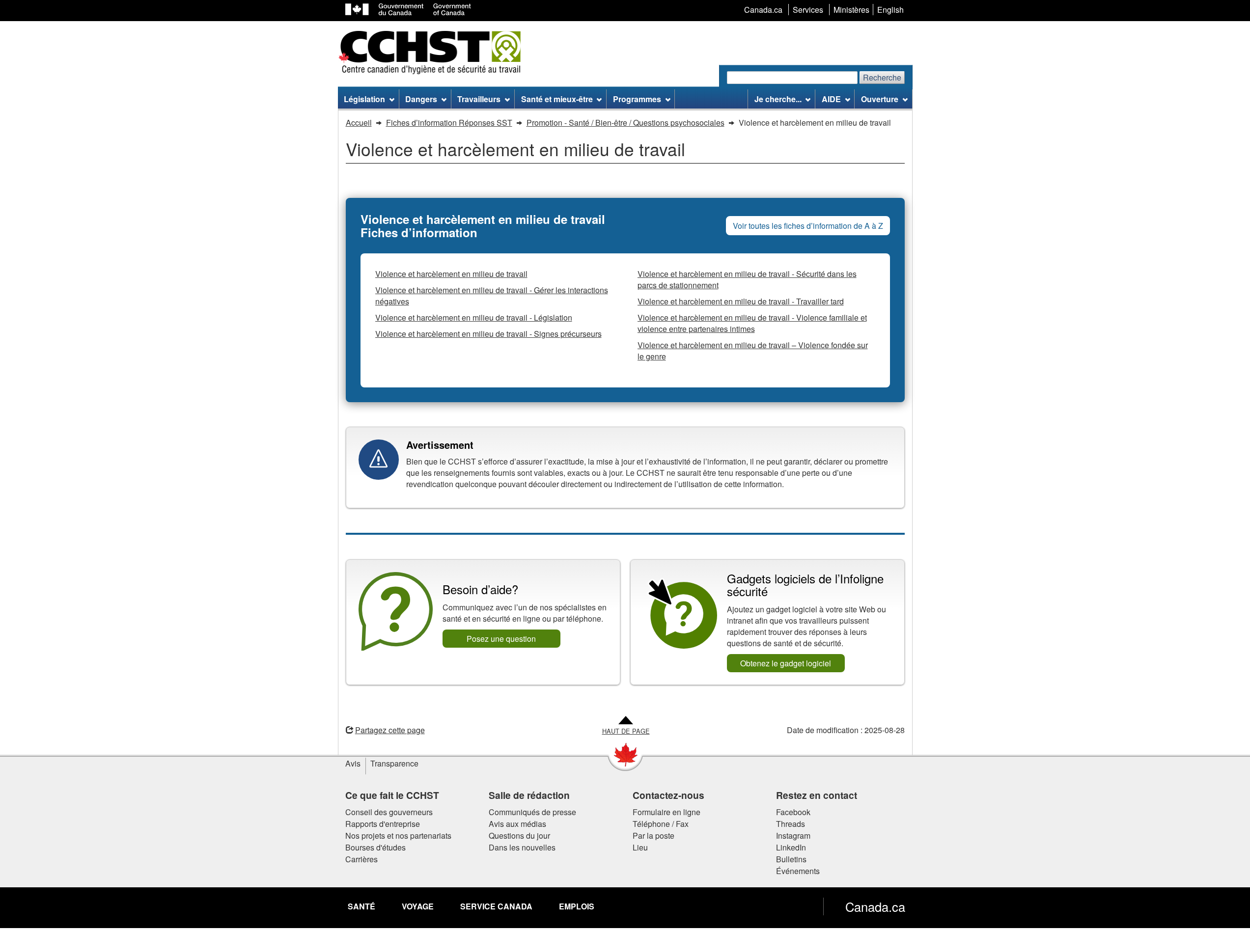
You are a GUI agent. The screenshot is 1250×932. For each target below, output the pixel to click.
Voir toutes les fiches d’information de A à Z (808, 225)
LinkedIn (791, 847)
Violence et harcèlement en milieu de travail (451, 273)
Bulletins (791, 859)
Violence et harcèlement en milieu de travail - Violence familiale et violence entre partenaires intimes (752, 323)
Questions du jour (519, 835)
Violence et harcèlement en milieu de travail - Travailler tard (741, 301)
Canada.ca (875, 906)
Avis (353, 763)
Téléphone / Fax (661, 823)
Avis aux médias (517, 823)
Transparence (394, 763)
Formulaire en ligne (666, 812)
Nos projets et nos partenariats (398, 835)
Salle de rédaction (529, 795)
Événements (798, 871)
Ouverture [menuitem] (879, 99)
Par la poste (653, 835)
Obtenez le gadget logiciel (785, 663)
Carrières (361, 859)
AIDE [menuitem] (831, 99)
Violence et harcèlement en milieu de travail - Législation (473, 317)
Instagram (793, 835)
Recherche (882, 77)
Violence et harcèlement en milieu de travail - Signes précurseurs (488, 333)
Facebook (793, 812)
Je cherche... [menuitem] (778, 99)
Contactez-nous (668, 795)
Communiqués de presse (532, 812)
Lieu (640, 847)
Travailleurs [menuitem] (478, 99)
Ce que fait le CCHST (392, 795)
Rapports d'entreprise (382, 823)
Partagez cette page (390, 730)
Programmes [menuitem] (637, 99)
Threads (790, 823)
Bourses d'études (375, 847)
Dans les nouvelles (522, 847)
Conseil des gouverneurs (389, 812)
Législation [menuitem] (364, 99)
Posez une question (501, 638)
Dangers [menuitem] (421, 99)
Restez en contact (816, 795)
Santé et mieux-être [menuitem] (557, 99)
